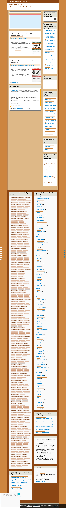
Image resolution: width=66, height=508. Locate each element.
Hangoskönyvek (38, 274)
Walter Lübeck (13, 461)
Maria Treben (13, 371)
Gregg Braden (27, 304)
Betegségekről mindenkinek (41, 214)
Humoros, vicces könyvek (41, 316)
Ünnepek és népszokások (41, 207)
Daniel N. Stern (20, 257)
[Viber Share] (1, 257)
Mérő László (13, 389)
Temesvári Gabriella (20, 445)
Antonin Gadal (13, 213)
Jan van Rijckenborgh (14, 327)
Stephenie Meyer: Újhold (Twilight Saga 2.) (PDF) (19, 477)
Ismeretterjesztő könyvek (41, 362)
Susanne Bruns (20, 433)
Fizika (38, 361)
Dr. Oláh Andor (21, 274)
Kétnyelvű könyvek (40, 323)
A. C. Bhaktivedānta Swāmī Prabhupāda (17, 197)
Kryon (26, 352)
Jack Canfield (13, 322)
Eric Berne (20, 287)
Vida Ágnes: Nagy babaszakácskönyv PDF (42, 432)
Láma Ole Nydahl (23, 366)
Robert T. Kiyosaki (14, 415)
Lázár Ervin (19, 368)
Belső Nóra (25, 225)
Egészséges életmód (40, 215)
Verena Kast (18, 454)
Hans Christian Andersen (22, 311)
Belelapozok (18, 49)
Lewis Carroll (23, 359)
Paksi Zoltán (23, 394)
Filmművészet (39, 291)
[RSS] (64, 255)
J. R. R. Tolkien (20, 320)
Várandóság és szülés (40, 209)
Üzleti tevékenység (40, 389)
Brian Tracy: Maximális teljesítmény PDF (42, 420)
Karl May (19, 345)
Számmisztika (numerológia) (42, 250)
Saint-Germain (19, 419)
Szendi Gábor (20, 438)
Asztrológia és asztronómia (41, 237)
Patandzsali (26, 396)
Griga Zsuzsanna (16, 306)
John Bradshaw (13, 336)
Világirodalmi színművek (41, 310)
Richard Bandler (26, 410)
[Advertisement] (25, 21)
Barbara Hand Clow (20, 220)
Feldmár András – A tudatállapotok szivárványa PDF (44, 424)
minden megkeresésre (18, 108)
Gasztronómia (38, 255)
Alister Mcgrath (22, 202)
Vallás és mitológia (39, 392)
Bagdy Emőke (13, 218)
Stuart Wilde (26, 431)
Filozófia (38, 337)
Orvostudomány (39, 369)
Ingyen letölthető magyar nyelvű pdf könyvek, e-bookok (23, 6)
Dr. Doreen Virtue (14, 269)
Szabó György (27, 435)
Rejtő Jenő (21, 408)
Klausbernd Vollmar (20, 350)
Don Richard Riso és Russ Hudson (16, 267)
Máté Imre (18, 387)
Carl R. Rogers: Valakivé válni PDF (50, 108)
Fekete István (13, 294)
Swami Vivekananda (20, 435)
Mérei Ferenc (24, 387)
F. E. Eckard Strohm (14, 292)
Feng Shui (38, 218)
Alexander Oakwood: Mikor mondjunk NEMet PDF (23, 62)
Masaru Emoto (20, 375)
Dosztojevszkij (26, 267)
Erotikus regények (40, 313)
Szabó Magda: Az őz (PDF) (49, 68)
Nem (31, 506)
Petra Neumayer (25, 401)
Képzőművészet (39, 293)
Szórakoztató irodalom (39, 312)
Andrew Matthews (25, 204)
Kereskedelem (39, 381)
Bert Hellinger (20, 230)
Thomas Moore (20, 449)
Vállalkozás (39, 391)
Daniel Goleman (13, 257)
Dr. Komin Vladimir (22, 271)
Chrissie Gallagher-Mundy (15, 248)
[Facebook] (64, 251)
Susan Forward (13, 433)
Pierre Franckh (13, 403)
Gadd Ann (21, 297)
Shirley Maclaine (21, 422)
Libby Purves (13, 361)
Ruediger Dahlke (20, 417)
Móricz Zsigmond (25, 389)
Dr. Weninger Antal (22, 278)
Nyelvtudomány (39, 346)
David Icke (13, 260)
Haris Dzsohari (20, 313)
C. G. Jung (19, 241)
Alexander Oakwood (15, 55)
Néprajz (38, 345)
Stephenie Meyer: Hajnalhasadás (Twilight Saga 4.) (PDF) (20, 480)
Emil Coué (22, 285)
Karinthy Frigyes (13, 345)
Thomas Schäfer (26, 449)
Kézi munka (39, 282)
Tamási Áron (27, 442)
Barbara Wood (23, 223)
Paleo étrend (39, 266)
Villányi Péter (25, 456)
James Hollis (13, 324)
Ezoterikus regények (40, 239)
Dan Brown (24, 255)
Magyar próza (39, 304)
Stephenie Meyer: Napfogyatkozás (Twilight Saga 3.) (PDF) (21, 479)
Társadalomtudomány (21, 65)
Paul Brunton (13, 398)
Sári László (24, 440)
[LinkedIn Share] (1, 251)
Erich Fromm (25, 287)
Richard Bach (20, 410)
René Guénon (27, 408)
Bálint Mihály (25, 239)
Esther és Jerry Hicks (14, 290)
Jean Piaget (28, 329)
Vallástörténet (39, 408)
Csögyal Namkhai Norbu (15, 253)
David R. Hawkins (19, 260)
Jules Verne (18, 341)
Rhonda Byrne (13, 410)
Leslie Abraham (19, 357)
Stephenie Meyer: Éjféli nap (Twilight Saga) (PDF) (19, 482)
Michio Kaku (13, 378)
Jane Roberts (26, 324)
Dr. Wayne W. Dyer (14, 278)
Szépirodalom (38, 301)
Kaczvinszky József (19, 343)
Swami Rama (13, 435)
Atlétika (38, 297)
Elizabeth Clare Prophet (15, 285)
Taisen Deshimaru (14, 442)
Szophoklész (13, 440)
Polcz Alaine (20, 403)
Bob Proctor (13, 234)
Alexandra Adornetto (14, 202)
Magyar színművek (40, 305)
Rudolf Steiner (13, 417)
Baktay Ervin (27, 218)
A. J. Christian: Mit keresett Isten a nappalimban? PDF (45, 418)
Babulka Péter (24, 216)
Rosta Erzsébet (27, 415)
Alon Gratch (19, 204)
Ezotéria (37, 236)
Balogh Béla (13, 220)
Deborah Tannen (13, 262)
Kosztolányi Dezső (14, 352)
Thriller (38, 332)
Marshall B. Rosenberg (14, 373)
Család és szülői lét (39, 196)
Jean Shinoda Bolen (14, 331)
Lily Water (26, 361)
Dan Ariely (19, 255)
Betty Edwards (26, 230)
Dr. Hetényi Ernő (27, 269)
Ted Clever (13, 445)
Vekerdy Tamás (19, 452)
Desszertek (39, 258)
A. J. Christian (28, 197)
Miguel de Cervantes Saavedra (16, 380)
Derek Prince (13, 264)
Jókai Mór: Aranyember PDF (49, 49)
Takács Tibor (21, 442)
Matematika (39, 365)
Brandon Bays (26, 234)
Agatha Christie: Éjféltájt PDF (49, 100)
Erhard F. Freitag (13, 287)
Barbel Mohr (13, 225)
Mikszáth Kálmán (14, 382)
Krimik (38, 324)
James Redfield (19, 324)
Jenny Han (21, 331)
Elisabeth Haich (25, 283)
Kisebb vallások (39, 402)
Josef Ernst (25, 338)
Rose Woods (21, 415)
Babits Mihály (17, 216)
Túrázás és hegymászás (41, 299)
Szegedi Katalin (13, 438)
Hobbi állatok (39, 280)
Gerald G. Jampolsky (14, 301)
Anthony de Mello (14, 209)
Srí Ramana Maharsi (24, 426)
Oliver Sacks (13, 394)
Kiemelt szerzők (25, 1)
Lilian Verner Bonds (20, 361)
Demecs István (27, 262)
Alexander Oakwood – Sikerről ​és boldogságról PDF (22, 35)
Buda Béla (20, 237)
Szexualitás (39, 229)
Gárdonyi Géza (22, 308)
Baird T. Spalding (20, 218)
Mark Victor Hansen (26, 371)
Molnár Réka (20, 385)
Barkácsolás (39, 277)
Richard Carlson (20, 412)
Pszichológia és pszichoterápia (29, 65)
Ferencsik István (26, 294)
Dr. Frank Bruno (21, 269)
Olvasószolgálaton (47, 176)
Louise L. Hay (13, 364)
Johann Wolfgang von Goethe (20, 334)
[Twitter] (64, 253)
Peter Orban (13, 401)
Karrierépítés (25, 38)
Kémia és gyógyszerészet (41, 364)
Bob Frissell (26, 232)
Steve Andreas (13, 431)
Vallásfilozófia (39, 405)
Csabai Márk (20, 250)
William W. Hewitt (20, 463)
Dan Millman (27, 257)
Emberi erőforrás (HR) (40, 375)
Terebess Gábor (25, 447)
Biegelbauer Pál (19, 232)
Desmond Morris (19, 264)
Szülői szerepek (39, 206)
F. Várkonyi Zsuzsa (22, 292)
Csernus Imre (26, 250)
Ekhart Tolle (13, 283)
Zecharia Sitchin (27, 463)
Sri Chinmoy (20, 424)
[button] (1, 261)
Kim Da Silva (13, 350)
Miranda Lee (20, 382)
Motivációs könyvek (40, 384)
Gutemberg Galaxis (14, 38)
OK (55, 19)
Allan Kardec (28, 202)
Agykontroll (39, 212)
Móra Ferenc (19, 389)
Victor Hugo (13, 456)
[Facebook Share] (1, 247)
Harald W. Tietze (13, 313)
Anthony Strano (13, 211)
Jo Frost (12, 334)
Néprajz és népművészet (41, 294)
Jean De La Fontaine (21, 329)
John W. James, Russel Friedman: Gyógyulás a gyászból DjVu (46, 427)
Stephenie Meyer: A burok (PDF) (16, 485)
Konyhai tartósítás (40, 263)
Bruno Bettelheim (14, 237)
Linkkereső (37, 286)
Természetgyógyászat (41, 231)
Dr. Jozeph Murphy (14, 271)
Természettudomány (39, 356)
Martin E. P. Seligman (23, 373)
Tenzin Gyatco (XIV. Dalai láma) (16, 447)
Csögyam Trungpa (23, 253)
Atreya (12, 216)
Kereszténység (39, 400)
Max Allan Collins (27, 375)
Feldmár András (20, 294)
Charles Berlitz (20, 246)
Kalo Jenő (26, 343)
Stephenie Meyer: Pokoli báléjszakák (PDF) (18, 483)
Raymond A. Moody (14, 408)
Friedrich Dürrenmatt (14, 297)
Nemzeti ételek (39, 264)
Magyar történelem (40, 343)
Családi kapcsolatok (40, 199)
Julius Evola (24, 341)
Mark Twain (19, 371)
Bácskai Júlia (19, 239)
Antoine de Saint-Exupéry (22, 211)
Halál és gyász (39, 203)
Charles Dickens (26, 246)
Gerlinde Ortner (22, 301)
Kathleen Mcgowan (26, 345)
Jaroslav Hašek (13, 329)
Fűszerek (38, 261)
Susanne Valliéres (27, 433)
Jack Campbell (27, 320)
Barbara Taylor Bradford (15, 223)
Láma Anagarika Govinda (15, 366)
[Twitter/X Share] (1, 253)
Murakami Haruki (26, 385)
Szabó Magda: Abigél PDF (49, 133)
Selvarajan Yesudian (27, 419)
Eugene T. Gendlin (22, 290)
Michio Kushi (19, 378)
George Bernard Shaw (19, 299)
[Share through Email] (1, 259)
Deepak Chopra (20, 262)
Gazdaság (38, 378)
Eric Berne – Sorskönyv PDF (49, 111)
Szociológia (39, 354)
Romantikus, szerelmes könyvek (42, 329)
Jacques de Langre (26, 322)
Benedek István (20, 227)
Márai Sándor (13, 387)
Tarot (38, 252)
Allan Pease (13, 204)
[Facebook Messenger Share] (1, 255)
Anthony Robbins (21, 209)
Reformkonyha (39, 267)
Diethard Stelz (26, 264)
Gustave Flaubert (24, 306)
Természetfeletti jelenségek (42, 253)
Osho (18, 394)
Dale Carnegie (13, 255)
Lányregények (39, 326)
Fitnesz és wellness (40, 220)
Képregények (39, 321)
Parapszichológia (40, 248)
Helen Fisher (27, 313)
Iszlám (38, 397)
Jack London (20, 322)
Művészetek (38, 288)
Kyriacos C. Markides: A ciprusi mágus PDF (43, 429)
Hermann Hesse (19, 315)
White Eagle (26, 461)
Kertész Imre (19, 348)
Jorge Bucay (20, 338)
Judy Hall (12, 341)
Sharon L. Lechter (14, 422)
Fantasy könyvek (40, 315)
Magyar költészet (40, 302)
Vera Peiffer (13, 454)
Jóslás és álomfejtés (40, 244)
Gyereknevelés (39, 201)
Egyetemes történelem (41, 335)
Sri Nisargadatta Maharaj (15, 426)
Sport (36, 296)
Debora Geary (26, 260)
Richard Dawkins (27, 412)
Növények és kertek (40, 285)
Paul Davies (19, 398)
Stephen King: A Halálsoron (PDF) (16, 488)
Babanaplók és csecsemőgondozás (43, 198)
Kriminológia (39, 342)
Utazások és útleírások (41, 233)
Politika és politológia (40, 350)
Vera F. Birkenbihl (26, 452)
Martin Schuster (13, 375)
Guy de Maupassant (14, 308)
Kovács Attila (21, 352)
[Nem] (64, 506)
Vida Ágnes (19, 456)
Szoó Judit (19, 440)
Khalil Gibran (25, 348)
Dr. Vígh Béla (21, 276)
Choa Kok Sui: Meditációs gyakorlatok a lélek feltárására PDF (50, 37)
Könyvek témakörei (18, 1)
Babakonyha (39, 256)
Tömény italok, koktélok (41, 271)
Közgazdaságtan (40, 340)
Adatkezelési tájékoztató (40, 481)
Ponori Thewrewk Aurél (14, 405)
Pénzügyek (38, 386)
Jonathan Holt (27, 336)
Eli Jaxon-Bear (19, 283)
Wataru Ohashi (20, 461)
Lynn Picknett (20, 364)
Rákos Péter (27, 417)
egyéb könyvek (38, 234)
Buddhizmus (39, 394)
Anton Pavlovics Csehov (21, 213)
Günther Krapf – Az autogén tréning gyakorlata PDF (44, 426)
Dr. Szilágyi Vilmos (14, 276)
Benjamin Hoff (26, 227)
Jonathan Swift (13, 338)
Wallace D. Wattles (22, 459)
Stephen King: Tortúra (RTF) (15, 490)
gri (11, 306)
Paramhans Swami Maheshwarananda (17, 396)
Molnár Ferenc (13, 385)
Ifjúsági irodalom (40, 318)
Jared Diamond (22, 327)
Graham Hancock (20, 304)
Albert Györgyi (20, 200)
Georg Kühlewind (27, 299)
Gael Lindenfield (27, 297)
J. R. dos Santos (13, 320)
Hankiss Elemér (13, 311)
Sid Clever (27, 422)
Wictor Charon (13, 463)
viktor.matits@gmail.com (42, 476)
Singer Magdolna (14, 424)
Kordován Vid (27, 350)
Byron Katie (13, 239)
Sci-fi (38, 331)
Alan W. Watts (13, 200)
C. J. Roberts (25, 241)
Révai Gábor (13, 419)
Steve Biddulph (20, 431)
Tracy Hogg (13, 452)
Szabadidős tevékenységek (41, 226)
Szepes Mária (26, 438)
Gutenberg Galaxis (15, 4)
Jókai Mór (12, 343)
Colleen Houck (13, 250)
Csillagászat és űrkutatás (41, 359)
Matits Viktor (42, 472)
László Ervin (13, 368)
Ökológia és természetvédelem (42, 367)
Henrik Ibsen (13, 315)
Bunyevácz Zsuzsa (27, 237)
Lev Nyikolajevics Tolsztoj (15, 359)
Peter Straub (19, 401)
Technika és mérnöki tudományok (42, 370)
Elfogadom (28, 506)
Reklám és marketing (40, 388)
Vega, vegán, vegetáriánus (41, 272)
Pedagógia (38, 348)
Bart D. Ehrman (19, 225)
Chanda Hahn (13, 246)
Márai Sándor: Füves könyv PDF (50, 123)
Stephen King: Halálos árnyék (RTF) (17, 491)
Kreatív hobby (39, 283)
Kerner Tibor (13, 348)
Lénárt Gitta (24, 368)
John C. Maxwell (20, 336)
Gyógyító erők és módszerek (42, 242)
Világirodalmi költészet (41, 307)
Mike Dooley (24, 380)
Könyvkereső (12, 1)
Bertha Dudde (13, 230)
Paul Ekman (25, 398)
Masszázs (38, 223)
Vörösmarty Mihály (14, 459)
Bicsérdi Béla (13, 232)
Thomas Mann (13, 449)
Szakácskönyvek (39, 269)
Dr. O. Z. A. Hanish (14, 274)
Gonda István (13, 304)
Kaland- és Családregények (41, 320)
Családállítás (40, 353)
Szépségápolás (39, 228)
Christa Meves (23, 248)
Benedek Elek (13, 227)
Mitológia (38, 403)
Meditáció (38, 247)
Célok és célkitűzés (40, 373)
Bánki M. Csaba (13, 241)
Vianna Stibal (24, 454)
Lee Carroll (13, 357)
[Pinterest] (64, 257)
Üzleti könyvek (20, 38)
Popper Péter (22, 405)
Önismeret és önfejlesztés (41, 225)
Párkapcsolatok (39, 204)
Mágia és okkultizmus (40, 245)
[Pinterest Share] (1, 249)
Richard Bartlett (13, 412)
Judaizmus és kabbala (40, 399)
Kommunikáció (39, 383)
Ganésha (12, 299)
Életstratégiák (39, 217)
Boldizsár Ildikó (19, 234)
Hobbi (37, 275)
